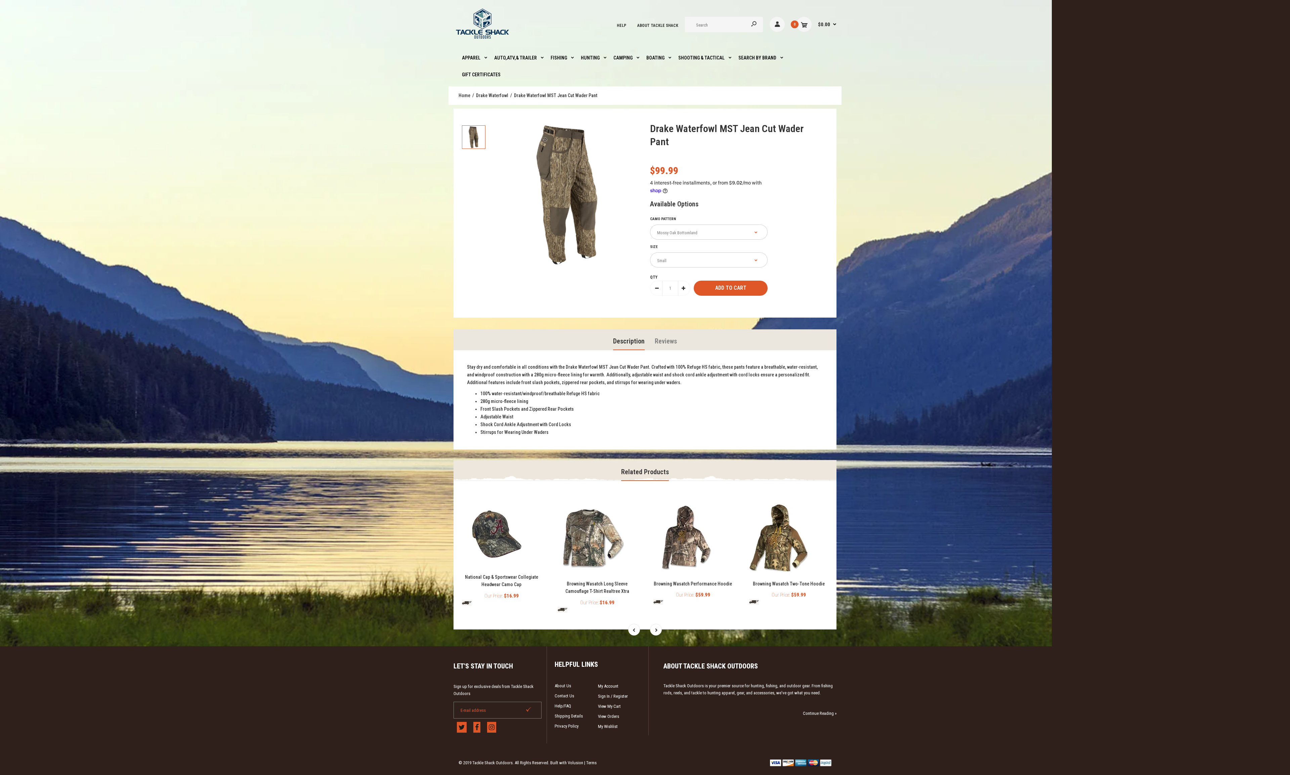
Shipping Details (569, 716)
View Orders (608, 716)
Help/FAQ (563, 705)
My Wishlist (608, 726)
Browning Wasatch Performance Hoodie (693, 583)
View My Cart (609, 706)
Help (621, 25)
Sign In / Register (613, 696)
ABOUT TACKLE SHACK (657, 25)
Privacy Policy (566, 726)
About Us (563, 685)
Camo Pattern (663, 219)
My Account (608, 686)
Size (654, 247)
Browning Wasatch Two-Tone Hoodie (789, 583)
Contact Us (564, 695)
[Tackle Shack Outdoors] (483, 40)
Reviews (666, 341)
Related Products (645, 472)
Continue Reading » (819, 713)
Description (629, 341)
